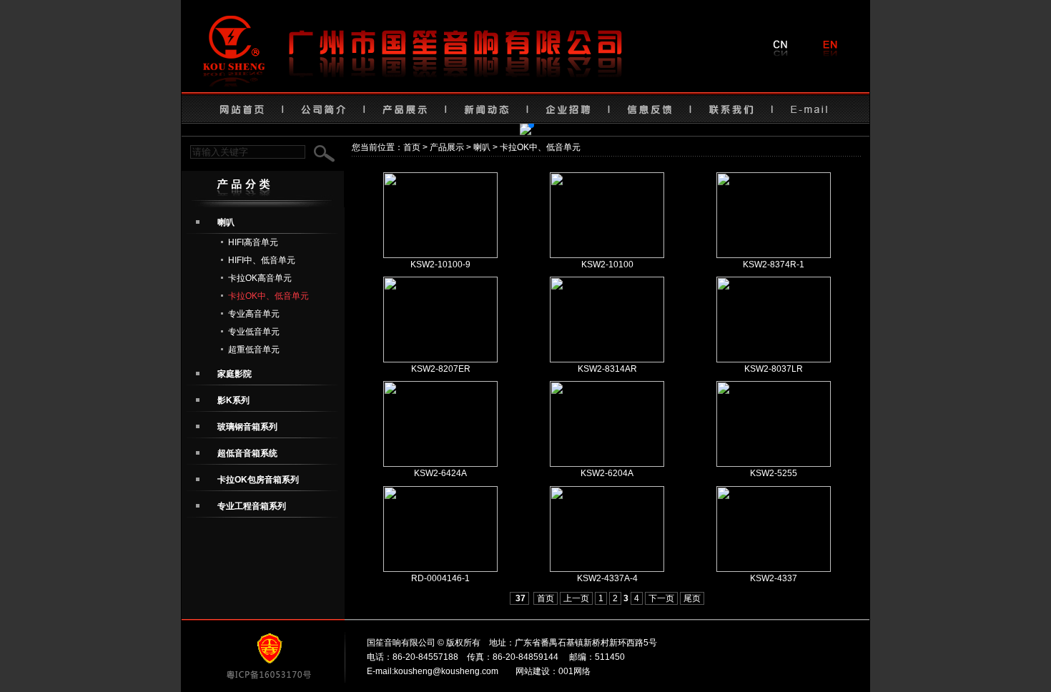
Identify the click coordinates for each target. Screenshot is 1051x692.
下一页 (661, 598)
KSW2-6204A (607, 473)
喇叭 (481, 147)
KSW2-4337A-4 (607, 578)
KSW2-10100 (607, 265)
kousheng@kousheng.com (446, 671)
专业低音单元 (254, 332)
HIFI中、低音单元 (261, 260)
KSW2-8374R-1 (773, 265)
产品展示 (447, 147)
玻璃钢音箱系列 (247, 427)
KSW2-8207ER (440, 369)
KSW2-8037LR (773, 369)
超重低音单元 (254, 350)
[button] (508, 125)
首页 (411, 147)
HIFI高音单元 (253, 242)
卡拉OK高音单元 (260, 278)
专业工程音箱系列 (251, 506)
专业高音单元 (254, 314)
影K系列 (233, 400)
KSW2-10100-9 (440, 265)
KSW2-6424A (440, 473)
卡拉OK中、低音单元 (268, 296)
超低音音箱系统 (247, 453)
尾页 (692, 598)
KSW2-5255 (773, 473)
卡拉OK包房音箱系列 (258, 480)
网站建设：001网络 (553, 671)
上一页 (576, 598)
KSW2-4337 (773, 578)
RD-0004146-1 (440, 578)
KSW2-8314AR (607, 369)
